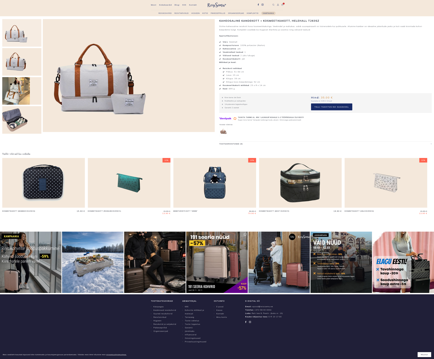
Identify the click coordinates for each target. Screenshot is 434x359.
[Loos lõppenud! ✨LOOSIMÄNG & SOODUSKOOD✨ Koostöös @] (279, 262)
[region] (217, 354)
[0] (282, 5)
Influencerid (190, 335)
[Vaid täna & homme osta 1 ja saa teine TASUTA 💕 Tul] (155, 262)
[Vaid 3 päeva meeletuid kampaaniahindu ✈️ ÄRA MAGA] (30, 262)
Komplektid (253, 13)
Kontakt (193, 5)
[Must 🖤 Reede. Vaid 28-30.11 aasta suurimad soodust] (217, 262)
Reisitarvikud (182, 13)
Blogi (177, 5)
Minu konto (221, 317)
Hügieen (195, 13)
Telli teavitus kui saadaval (331, 107)
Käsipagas (158, 307)
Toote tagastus (192, 324)
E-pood (219, 307)
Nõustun (424, 355)
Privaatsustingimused (195, 342)
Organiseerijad (236, 13)
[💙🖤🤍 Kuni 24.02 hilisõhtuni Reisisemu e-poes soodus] (403, 262)
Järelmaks (190, 331)
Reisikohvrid (165, 13)
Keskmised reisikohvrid (164, 310)
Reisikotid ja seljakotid (164, 324)
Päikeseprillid (218, 13)
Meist (153, 5)
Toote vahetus (192, 321)
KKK (184, 5)
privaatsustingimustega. (116, 355)
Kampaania (268, 13)
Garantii (189, 328)
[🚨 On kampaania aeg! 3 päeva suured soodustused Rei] (341, 262)
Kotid (205, 13)
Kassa (219, 310)
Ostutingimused (192, 338)
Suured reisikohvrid (162, 314)
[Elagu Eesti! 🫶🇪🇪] (92, 262)
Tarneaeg (189, 317)
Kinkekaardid (165, 5)
